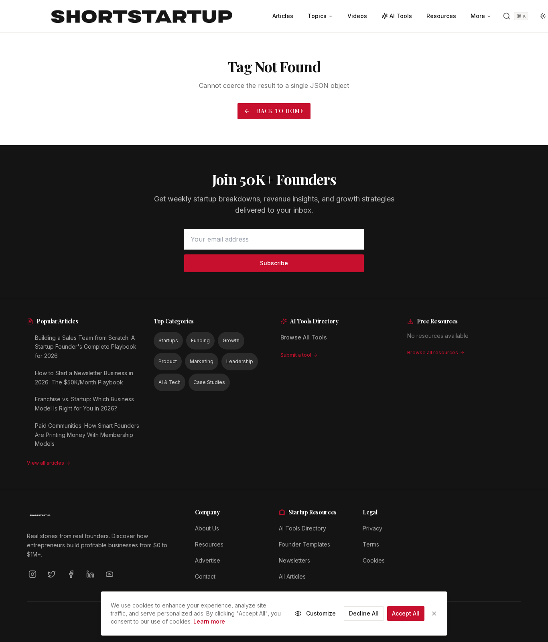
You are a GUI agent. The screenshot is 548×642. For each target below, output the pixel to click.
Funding (200, 340)
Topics (317, 15)
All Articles (292, 576)
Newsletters (294, 560)
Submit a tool (295, 355)
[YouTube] (109, 574)
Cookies (374, 560)
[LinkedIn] (90, 574)
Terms (371, 544)
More (478, 15)
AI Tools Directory (302, 528)
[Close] (434, 613)
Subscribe (274, 263)
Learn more (209, 621)
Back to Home (280, 111)
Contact (205, 576)
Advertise (207, 560)
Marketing (201, 361)
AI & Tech (169, 382)
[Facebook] (71, 574)
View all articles (45, 463)
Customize (321, 613)
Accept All (406, 613)
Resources (209, 544)
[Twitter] (51, 574)
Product (167, 361)
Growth (231, 340)
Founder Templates (304, 544)
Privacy (372, 528)
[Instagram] (32, 574)
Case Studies (209, 382)
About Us (207, 528)
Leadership (239, 361)
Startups (168, 340)
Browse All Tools (303, 337)
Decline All (364, 613)
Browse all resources (432, 352)
